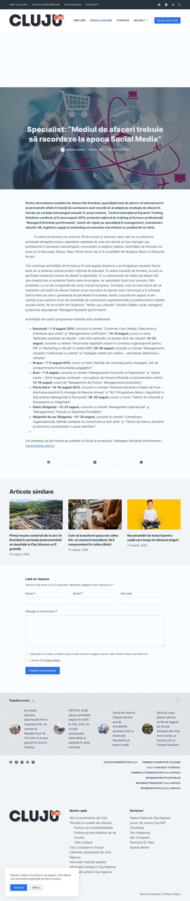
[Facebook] (159, 5)
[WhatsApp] (141, 462)
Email (77, 593)
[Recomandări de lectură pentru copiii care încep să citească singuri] (154, 514)
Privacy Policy (52, 660)
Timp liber (79, 20)
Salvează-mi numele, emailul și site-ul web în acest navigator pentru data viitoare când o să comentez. (89, 653)
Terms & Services (150, 894)
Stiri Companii (140, 837)
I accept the (45, 660)
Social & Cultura (101, 20)
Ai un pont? (92, 4)
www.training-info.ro (39, 446)
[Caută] (179, 5)
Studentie (123, 20)
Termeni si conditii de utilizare (161, 762)
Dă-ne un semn (72, 4)
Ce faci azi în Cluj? (167, 20)
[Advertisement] (95, 59)
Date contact (83, 842)
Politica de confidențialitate (93, 828)
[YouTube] (33, 762)
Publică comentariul (42, 670)
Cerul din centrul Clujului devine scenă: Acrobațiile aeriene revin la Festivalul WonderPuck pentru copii (124, 729)
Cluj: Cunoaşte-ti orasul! (164, 767)
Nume (30, 593)
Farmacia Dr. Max (142, 842)
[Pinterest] (27, 762)
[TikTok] (173, 5)
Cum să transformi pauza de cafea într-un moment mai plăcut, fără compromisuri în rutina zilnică (93, 540)
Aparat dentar (139, 847)
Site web (126, 593)
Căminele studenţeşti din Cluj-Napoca (156, 772)
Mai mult (139, 20)
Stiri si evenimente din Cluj (120, 762)
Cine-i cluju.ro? (18, 4)
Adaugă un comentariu (41, 611)
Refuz (36, 887)
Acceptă (18, 887)
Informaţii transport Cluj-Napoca (158, 783)
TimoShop (137, 828)
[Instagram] (166, 5)
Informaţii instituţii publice (163, 777)
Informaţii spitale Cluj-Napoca (161, 788)
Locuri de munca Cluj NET (148, 823)
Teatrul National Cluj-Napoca (150, 818)
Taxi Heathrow (140, 833)
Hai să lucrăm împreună (46, 4)
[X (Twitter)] (95, 462)
